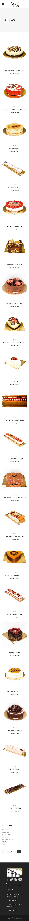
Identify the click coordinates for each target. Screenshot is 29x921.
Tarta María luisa (14, 614)
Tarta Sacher (14, 653)
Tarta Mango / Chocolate (14, 575)
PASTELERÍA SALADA (7, 839)
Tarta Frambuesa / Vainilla (14, 110)
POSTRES (4, 842)
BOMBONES (5, 832)
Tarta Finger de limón (14, 459)
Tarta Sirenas (14, 769)
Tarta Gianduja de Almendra (14, 498)
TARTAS (14, 68)
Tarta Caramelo (14, 148)
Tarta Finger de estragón (14, 420)
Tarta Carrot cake (14, 187)
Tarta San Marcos (14, 692)
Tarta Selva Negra (14, 730)
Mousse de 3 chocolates (14, 71)
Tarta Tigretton (14, 808)
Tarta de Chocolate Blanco (14, 342)
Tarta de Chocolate (14, 304)
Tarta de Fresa (14, 381)
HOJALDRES (5, 837)
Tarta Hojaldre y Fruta (14, 536)
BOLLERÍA (4, 829)
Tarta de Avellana (14, 265)
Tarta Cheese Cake (14, 226)
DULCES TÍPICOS (6, 834)
